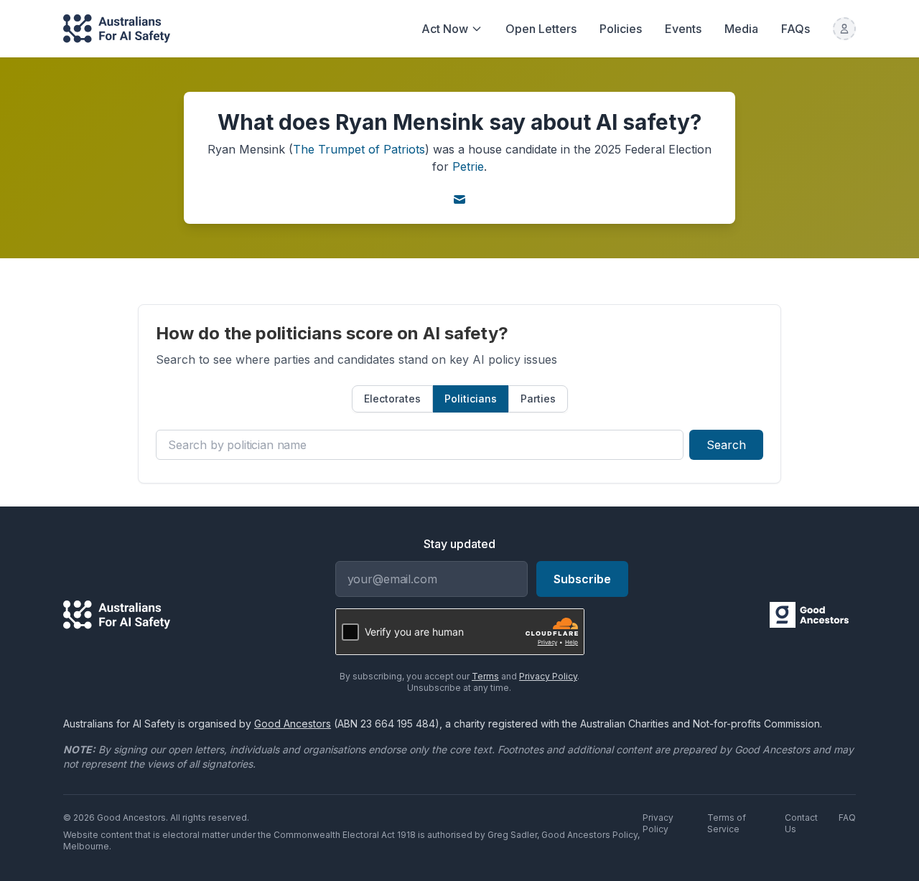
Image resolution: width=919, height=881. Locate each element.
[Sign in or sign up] (844, 28)
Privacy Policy (548, 676)
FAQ (847, 817)
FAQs (795, 29)
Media (741, 29)
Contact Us (801, 823)
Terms (485, 676)
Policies (621, 29)
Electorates (392, 398)
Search (726, 445)
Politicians (470, 398)
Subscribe (582, 579)
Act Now (444, 29)
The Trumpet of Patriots (359, 149)
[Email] (459, 199)
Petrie (468, 166)
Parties (538, 398)
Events (683, 29)
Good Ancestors (292, 723)
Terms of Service (726, 823)
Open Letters (541, 29)
